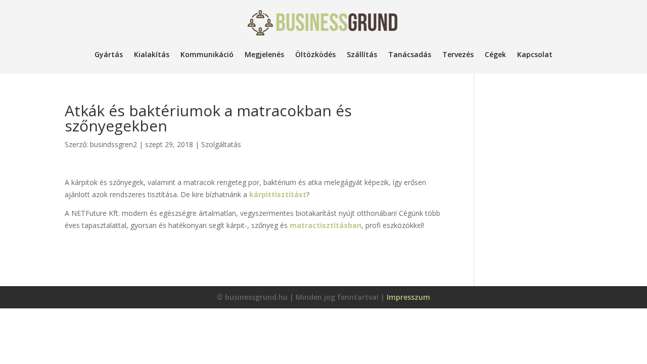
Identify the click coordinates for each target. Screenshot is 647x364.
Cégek (495, 54)
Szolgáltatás (221, 144)
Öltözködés (315, 54)
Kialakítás (151, 54)
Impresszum (408, 297)
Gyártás (109, 54)
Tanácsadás (409, 54)
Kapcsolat (534, 54)
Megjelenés (264, 54)
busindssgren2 (113, 144)
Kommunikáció (207, 54)
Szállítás (362, 54)
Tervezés (458, 54)
